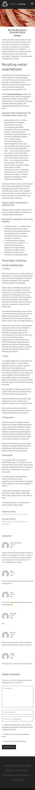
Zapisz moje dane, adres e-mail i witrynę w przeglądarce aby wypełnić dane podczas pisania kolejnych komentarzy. (17, 727)
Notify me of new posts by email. (15, 741)
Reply (11, 547)
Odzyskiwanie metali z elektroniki (15, 514)
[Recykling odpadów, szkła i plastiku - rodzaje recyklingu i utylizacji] (14, 7)
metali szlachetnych (15, 94)
